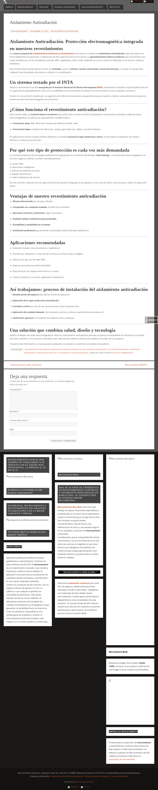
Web (12, 429)
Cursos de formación (119, 776)
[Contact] (151, 321)
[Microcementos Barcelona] (151, 318)
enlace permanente (123, 353)
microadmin (21, 31)
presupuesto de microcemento (122, 759)
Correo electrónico (19, 420)
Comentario (16, 389)
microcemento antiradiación (94, 349)
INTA (100, 87)
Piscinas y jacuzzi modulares (97, 776)
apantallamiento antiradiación (37, 349)
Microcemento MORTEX (136, 364)
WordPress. (89, 782)
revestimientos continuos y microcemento (53, 53)
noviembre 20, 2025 (39, 31)
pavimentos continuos (78, 583)
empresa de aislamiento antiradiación (66, 349)
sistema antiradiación (80, 353)
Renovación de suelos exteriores (25, 364)
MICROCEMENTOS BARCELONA (64, 31)
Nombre (14, 411)
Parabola (79, 782)
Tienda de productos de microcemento (66, 776)
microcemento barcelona (117, 349)
